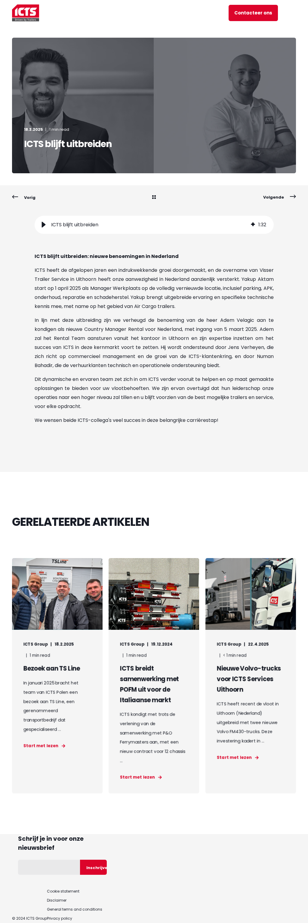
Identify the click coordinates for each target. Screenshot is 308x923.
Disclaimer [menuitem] (56, 900)
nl (209, 12)
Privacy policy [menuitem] (59, 918)
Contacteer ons (253, 13)
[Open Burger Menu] (293, 13)
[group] (154, 225)
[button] (44, 225)
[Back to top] (296, 911)
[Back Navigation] (154, 197)
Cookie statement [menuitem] (63, 891)
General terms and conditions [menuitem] (74, 909)
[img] (253, 224)
